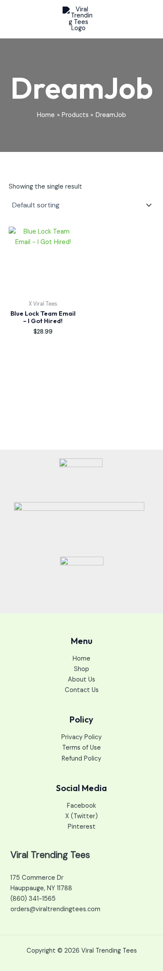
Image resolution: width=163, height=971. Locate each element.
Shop (81, 669)
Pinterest (82, 827)
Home (81, 658)
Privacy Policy (81, 737)
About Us (81, 679)
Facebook (81, 806)
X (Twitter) (81, 816)
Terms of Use (81, 748)
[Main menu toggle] (145, 19)
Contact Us (82, 690)
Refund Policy (81, 758)
